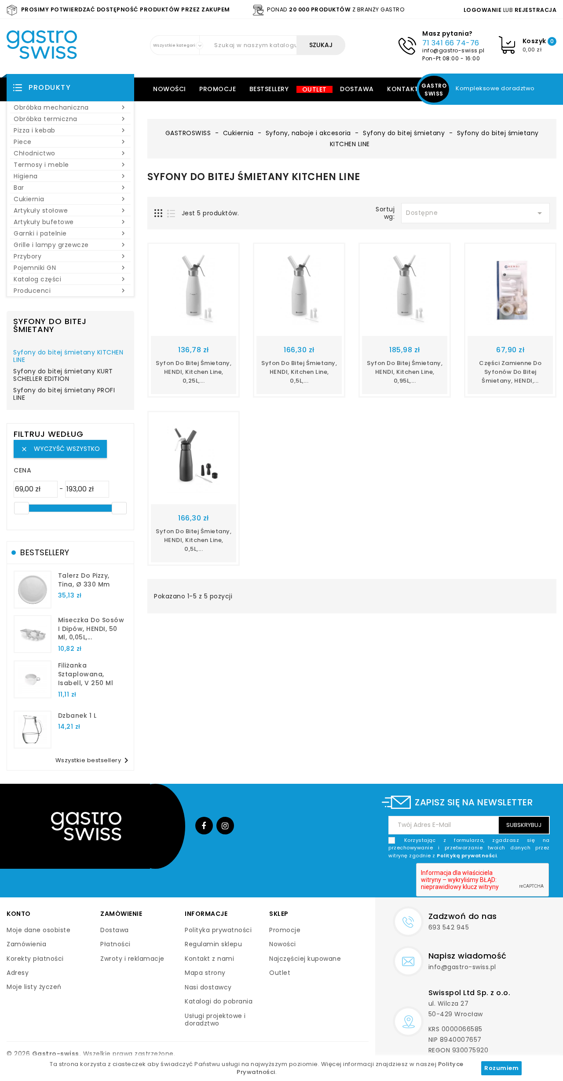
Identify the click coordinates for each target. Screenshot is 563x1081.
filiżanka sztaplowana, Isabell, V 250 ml (85, 674)
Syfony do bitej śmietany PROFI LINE (64, 394)
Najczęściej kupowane (305, 958)
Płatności (115, 944)
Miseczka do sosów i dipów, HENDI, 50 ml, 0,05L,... (91, 629)
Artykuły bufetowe (70, 222)
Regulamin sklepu (213, 944)
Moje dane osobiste (38, 930)
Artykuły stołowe (70, 210)
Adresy (18, 972)
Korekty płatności (35, 958)
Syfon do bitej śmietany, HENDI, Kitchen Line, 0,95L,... (404, 372)
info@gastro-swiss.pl (453, 50)
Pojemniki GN (70, 267)
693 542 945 (448, 927)
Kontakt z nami (209, 958)
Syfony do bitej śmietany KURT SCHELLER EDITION (63, 376)
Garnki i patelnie (70, 233)
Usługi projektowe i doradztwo (215, 1019)
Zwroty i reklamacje (132, 958)
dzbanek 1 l (77, 715)
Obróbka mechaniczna (70, 107)
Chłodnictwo (70, 153)
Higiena (70, 176)
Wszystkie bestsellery (93, 760)
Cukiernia (70, 199)
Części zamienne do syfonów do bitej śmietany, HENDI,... (510, 372)
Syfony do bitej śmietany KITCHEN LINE (68, 357)
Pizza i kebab (70, 130)
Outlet (314, 89)
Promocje (217, 89)
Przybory (70, 256)
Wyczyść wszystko (60, 448)
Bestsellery (269, 89)
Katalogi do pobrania (218, 1001)
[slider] (21, 508)
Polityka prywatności (218, 930)
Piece (70, 141)
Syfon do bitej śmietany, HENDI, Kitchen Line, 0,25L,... (193, 372)
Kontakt (403, 89)
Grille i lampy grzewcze (70, 244)
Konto (19, 913)
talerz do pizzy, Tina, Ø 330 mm (84, 580)
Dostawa (357, 89)
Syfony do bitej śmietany (50, 325)
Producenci (70, 290)
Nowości (169, 89)
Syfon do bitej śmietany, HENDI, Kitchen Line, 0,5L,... (299, 372)
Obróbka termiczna (70, 118)
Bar (70, 187)
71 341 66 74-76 (450, 43)
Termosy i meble (70, 164)
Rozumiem (501, 1068)
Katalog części (70, 279)
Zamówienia (26, 944)
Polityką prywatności (467, 855)
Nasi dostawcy (208, 987)
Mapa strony (205, 972)
